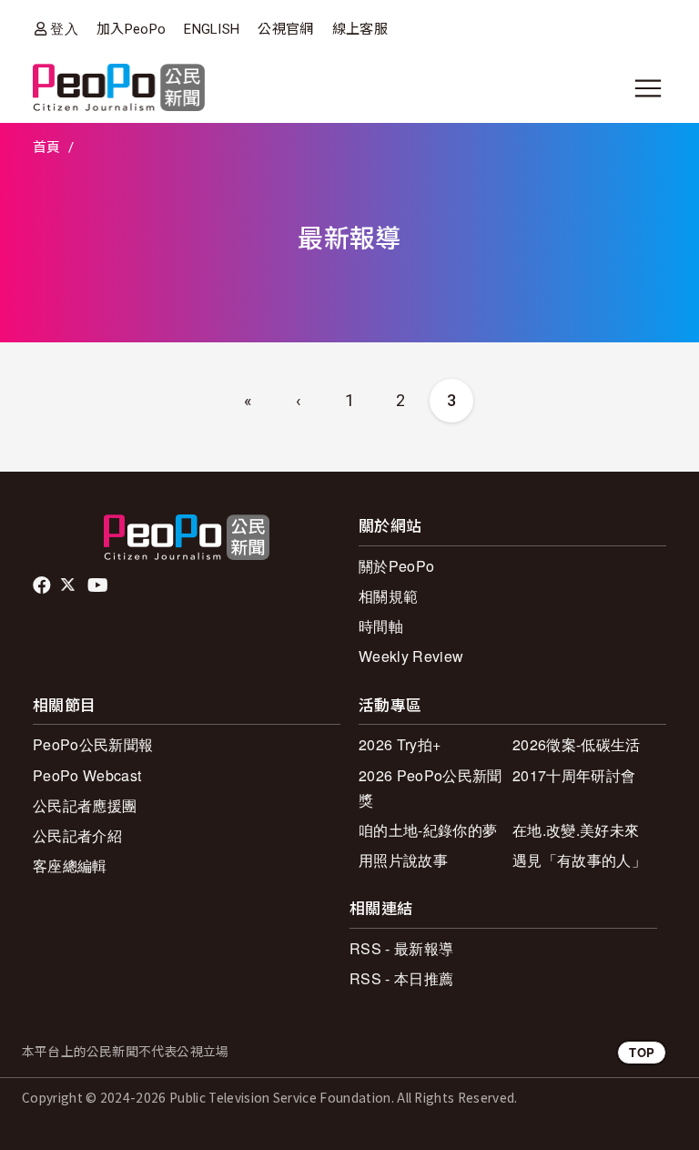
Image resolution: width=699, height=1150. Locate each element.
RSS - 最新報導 (401, 948)
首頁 (47, 147)
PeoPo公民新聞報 (93, 744)
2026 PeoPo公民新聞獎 (430, 787)
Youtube (99, 585)
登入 (64, 29)
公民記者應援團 (85, 805)
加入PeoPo (131, 29)
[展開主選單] (648, 88)
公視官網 (285, 29)
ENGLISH (211, 29)
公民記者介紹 (77, 835)
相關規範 (388, 595)
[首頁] (119, 88)
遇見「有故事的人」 (579, 860)
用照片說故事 (403, 860)
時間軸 (381, 626)
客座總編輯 (70, 865)
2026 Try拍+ (400, 744)
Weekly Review (411, 656)
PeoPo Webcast (87, 775)
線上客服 (360, 29)
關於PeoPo (396, 565)
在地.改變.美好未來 (575, 829)
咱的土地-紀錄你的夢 (428, 829)
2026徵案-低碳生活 (576, 744)
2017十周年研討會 (573, 775)
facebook (43, 585)
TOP (641, 1052)
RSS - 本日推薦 (401, 978)
